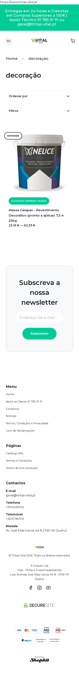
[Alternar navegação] (8, 41)
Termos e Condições (19, 460)
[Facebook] (30, 588)
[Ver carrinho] (73, 41)
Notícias (11, 416)
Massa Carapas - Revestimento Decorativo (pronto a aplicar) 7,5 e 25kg (36, 215)
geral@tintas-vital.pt (21, 495)
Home (12, 58)
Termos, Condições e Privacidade (27, 423)
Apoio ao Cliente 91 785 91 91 (24, 401)
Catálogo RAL (15, 453)
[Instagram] (39, 588)
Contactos (12, 408)
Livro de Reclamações (20, 430)
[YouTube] (48, 588)
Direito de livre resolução (22, 468)
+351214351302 (15, 507)
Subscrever (39, 333)
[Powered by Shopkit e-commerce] (39, 660)
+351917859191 (15, 518)
